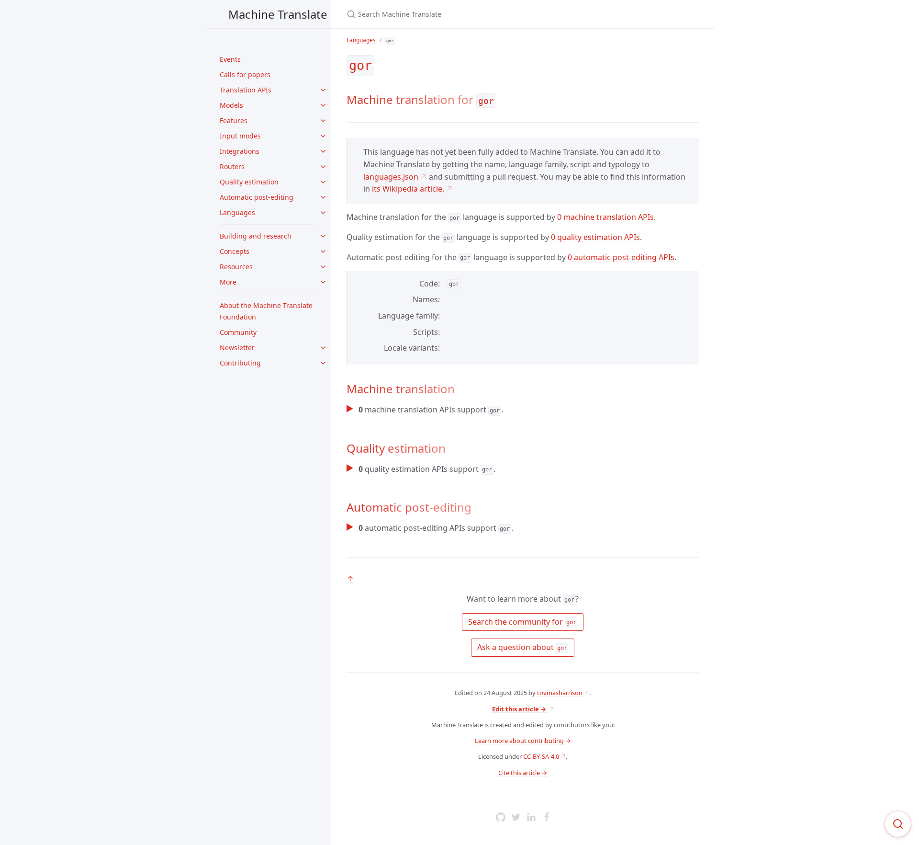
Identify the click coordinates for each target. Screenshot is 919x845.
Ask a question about (521, 647)
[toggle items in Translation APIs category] (323, 90)
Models (231, 105)
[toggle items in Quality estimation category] (323, 182)
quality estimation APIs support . (427, 469)
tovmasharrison (560, 692)
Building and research (255, 235)
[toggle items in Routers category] (323, 166)
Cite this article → (523, 772)
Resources (236, 266)
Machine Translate (277, 14)
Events (230, 59)
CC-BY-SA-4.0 (541, 756)
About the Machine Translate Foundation (266, 311)
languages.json (390, 176)
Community (238, 332)
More (228, 281)
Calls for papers (245, 74)
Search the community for (521, 622)
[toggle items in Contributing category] (323, 363)
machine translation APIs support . (431, 409)
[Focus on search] (898, 824)
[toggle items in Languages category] (323, 212)
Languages (237, 212)
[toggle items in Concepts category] (323, 251)
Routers (232, 166)
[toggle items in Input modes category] (323, 136)
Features (233, 120)
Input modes (240, 135)
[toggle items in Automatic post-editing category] (323, 197)
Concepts (234, 251)
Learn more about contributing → (523, 740)
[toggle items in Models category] (323, 105)
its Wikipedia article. (408, 188)
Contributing (240, 362)
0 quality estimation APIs (595, 237)
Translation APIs (245, 89)
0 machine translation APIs (605, 217)
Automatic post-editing (256, 197)
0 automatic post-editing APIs (621, 257)
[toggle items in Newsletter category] (323, 347)
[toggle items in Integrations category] (323, 151)
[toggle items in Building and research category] (323, 236)
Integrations (239, 151)
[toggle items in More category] (323, 282)
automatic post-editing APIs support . (436, 528)
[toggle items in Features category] (323, 120)
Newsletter (237, 347)
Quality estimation (249, 181)
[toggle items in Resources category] (323, 266)
